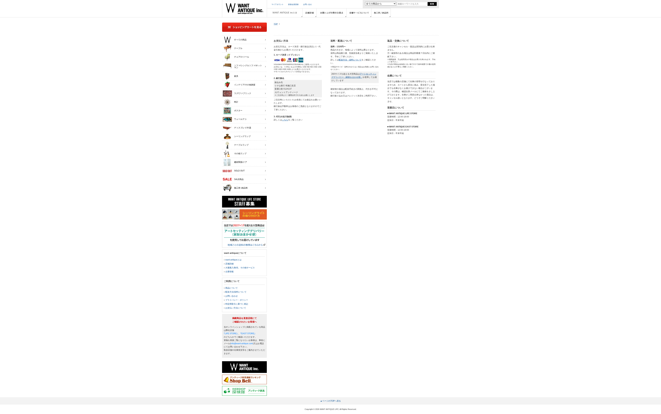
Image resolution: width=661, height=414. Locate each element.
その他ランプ (240, 153)
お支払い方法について (235, 308)
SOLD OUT (239, 171)
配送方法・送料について (350, 60)
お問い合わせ (231, 296)
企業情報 (229, 271)
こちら (285, 120)
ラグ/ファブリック (242, 93)
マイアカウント (277, 4)
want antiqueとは (233, 260)
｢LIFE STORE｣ (231, 333)
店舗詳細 (229, 264)
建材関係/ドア (240, 162)
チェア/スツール (241, 57)
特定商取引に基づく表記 (236, 304)
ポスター (238, 110)
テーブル (238, 48)
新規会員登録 (293, 4)
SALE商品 (239, 179)
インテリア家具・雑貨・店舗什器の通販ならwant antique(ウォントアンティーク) (244, 8)
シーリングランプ (242, 136)
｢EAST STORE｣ (247, 333)
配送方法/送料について (235, 292)
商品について (231, 288)
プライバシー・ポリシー (236, 300)
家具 (236, 76)
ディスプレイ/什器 (242, 128)
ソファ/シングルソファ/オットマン (248, 66)
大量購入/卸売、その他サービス (240, 267)
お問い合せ (307, 4)
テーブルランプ (241, 145)
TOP (276, 24)
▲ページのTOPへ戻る (330, 401)
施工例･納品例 (241, 188)
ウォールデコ (240, 119)
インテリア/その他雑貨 (244, 85)
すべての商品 (240, 40)
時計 (236, 102)
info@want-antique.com (242, 343)
